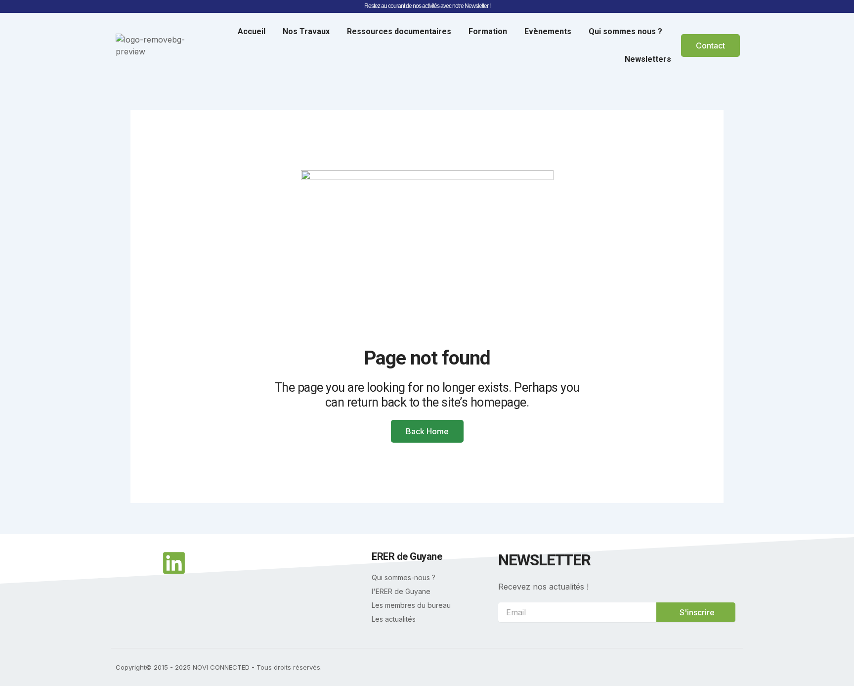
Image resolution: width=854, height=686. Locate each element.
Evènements (547, 31)
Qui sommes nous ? (625, 31)
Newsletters (648, 59)
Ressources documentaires (399, 31)
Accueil (251, 31)
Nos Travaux (306, 31)
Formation (488, 31)
